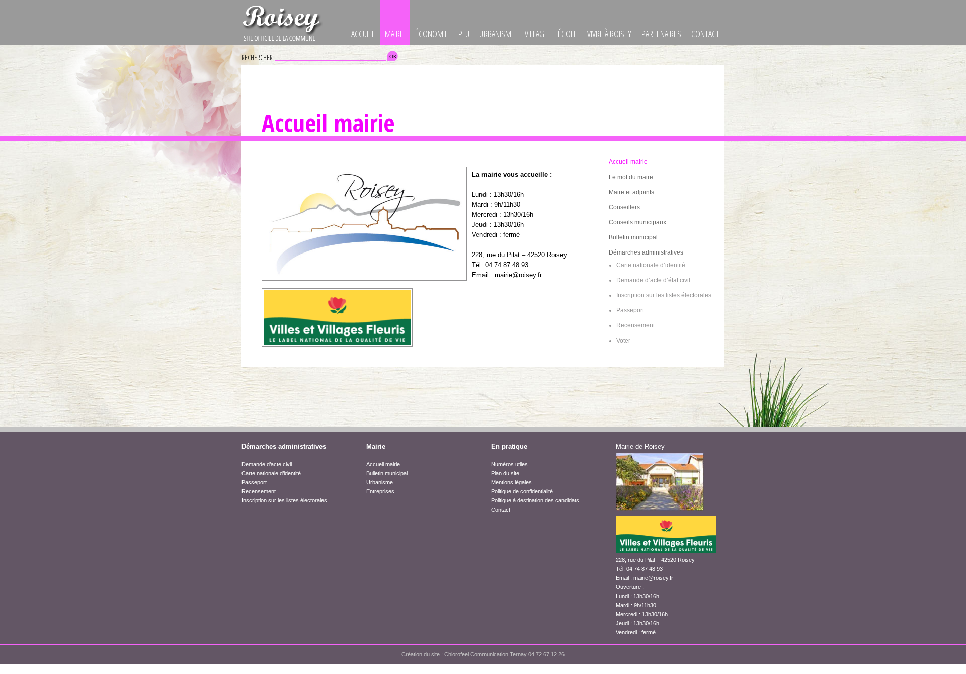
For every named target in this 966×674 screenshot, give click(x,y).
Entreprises (380, 491)
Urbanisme (497, 34)
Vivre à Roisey (609, 34)
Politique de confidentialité (522, 491)
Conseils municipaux (637, 222)
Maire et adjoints (631, 192)
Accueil (363, 34)
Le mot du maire (631, 177)
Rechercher (257, 57)
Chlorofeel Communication (476, 654)
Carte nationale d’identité (650, 265)
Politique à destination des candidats (535, 500)
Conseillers (624, 207)
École (567, 34)
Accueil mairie (628, 161)
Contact (705, 34)
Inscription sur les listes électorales (663, 295)
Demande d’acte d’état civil (653, 280)
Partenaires (661, 34)
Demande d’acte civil (267, 464)
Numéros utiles (509, 464)
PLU (463, 34)
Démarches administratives (646, 252)
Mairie (395, 34)
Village (536, 34)
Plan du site (505, 473)
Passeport (630, 310)
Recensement (635, 325)
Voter (623, 340)
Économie (431, 34)
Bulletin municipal (633, 237)
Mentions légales (511, 482)
